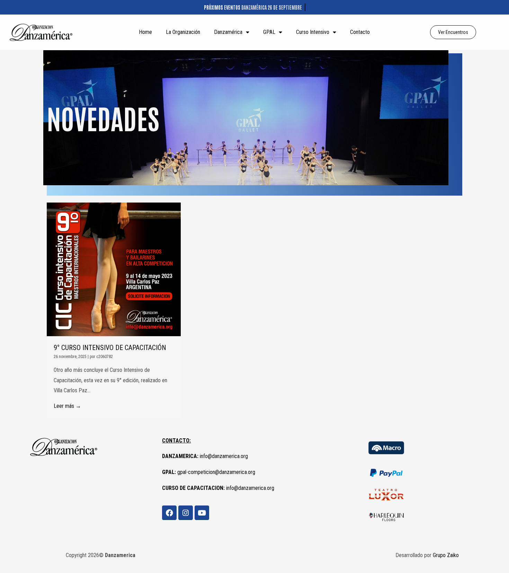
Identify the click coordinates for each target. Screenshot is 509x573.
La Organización (183, 32)
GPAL (269, 32)
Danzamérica (228, 32)
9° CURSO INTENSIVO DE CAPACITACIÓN (110, 347)
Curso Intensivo (312, 32)
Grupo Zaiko (446, 555)
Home (145, 32)
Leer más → (67, 406)
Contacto (360, 32)
